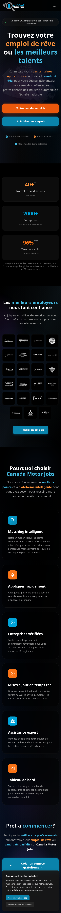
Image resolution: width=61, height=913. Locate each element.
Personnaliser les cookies (20, 904)
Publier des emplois (33, 429)
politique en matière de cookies (27, 890)
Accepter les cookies (17, 897)
